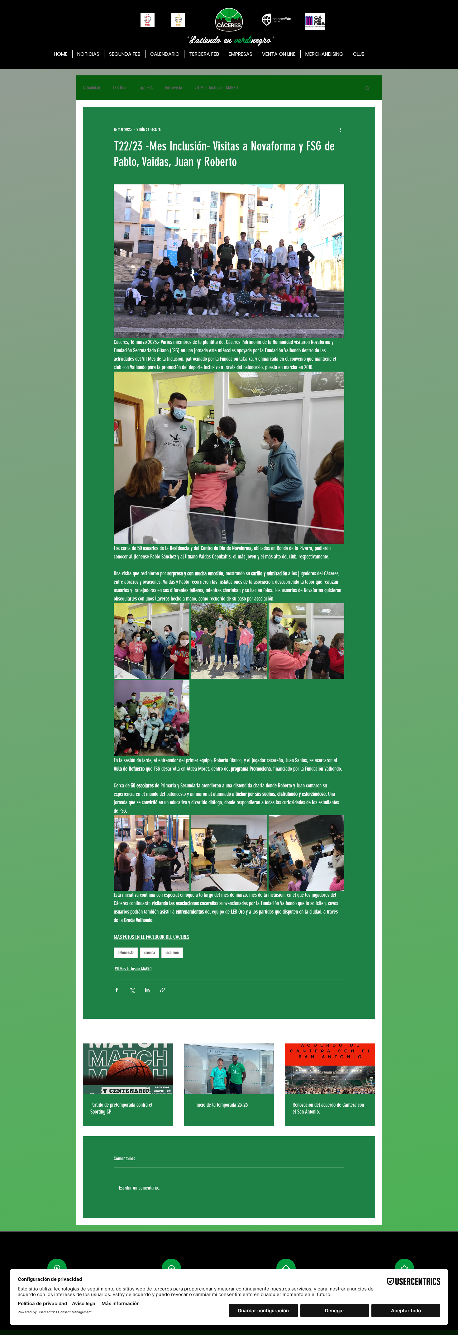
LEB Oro (119, 88)
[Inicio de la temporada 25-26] (229, 1068)
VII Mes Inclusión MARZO (216, 88)
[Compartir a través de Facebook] (117, 990)
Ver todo (369, 1031)
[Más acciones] (340, 129)
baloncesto (126, 952)
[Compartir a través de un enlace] (162, 990)
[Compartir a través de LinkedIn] (147, 990)
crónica (149, 952)
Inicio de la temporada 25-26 (220, 1104)
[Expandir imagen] (151, 641)
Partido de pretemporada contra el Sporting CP (121, 1108)
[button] (367, 87)
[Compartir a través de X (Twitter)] (132, 990)
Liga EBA (145, 88)
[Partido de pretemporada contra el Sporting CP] (128, 1068)
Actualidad (91, 88)
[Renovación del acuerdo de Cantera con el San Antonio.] (330, 1068)
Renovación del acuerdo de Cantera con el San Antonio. (328, 1108)
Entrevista (173, 88)
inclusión (172, 952)
